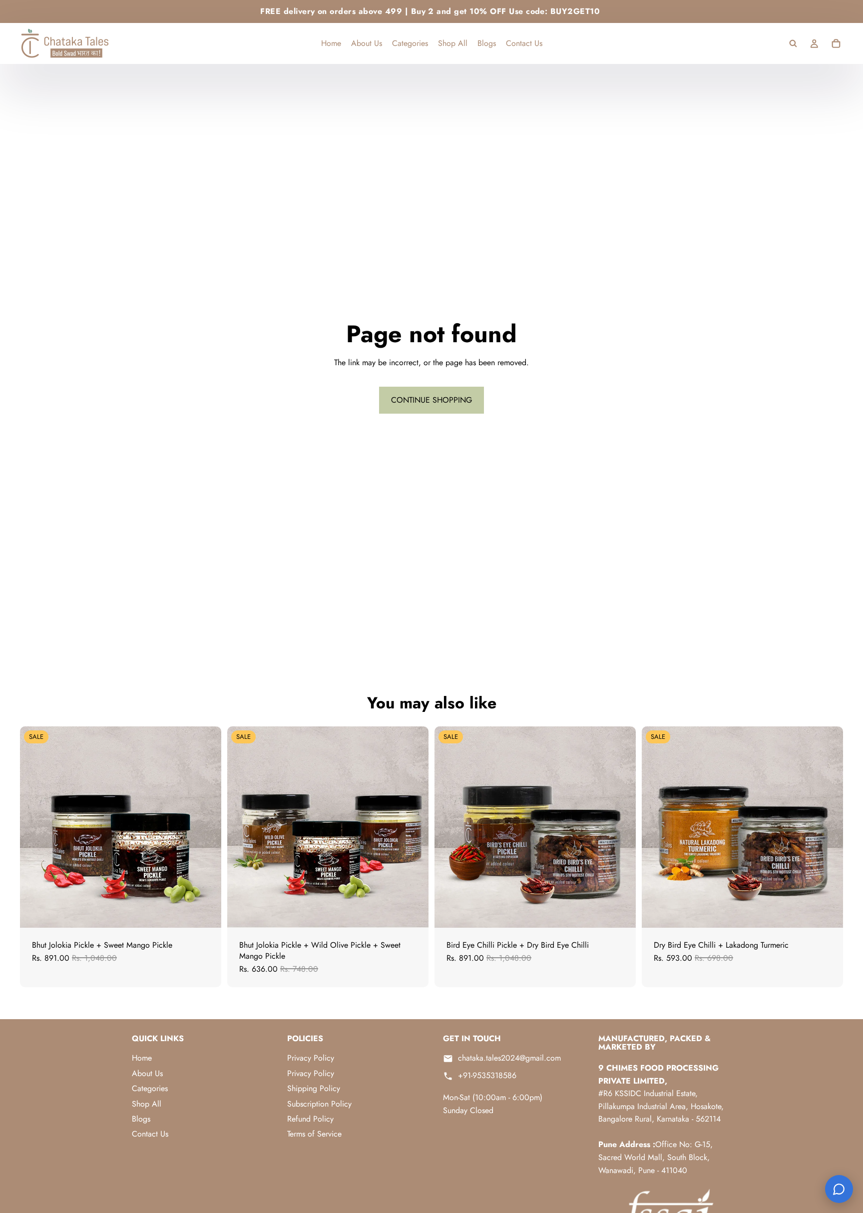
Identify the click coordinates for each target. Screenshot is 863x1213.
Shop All (146, 1104)
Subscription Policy (319, 1104)
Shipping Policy (313, 1088)
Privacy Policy (310, 1058)
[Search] (793, 43)
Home (142, 1058)
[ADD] (206, 912)
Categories (150, 1088)
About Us (147, 1073)
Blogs (141, 1119)
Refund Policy (310, 1119)
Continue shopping (431, 400)
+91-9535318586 (487, 1075)
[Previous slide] (35, 827)
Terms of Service (314, 1134)
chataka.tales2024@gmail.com (509, 1058)
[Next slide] (206, 827)
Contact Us (150, 1134)
